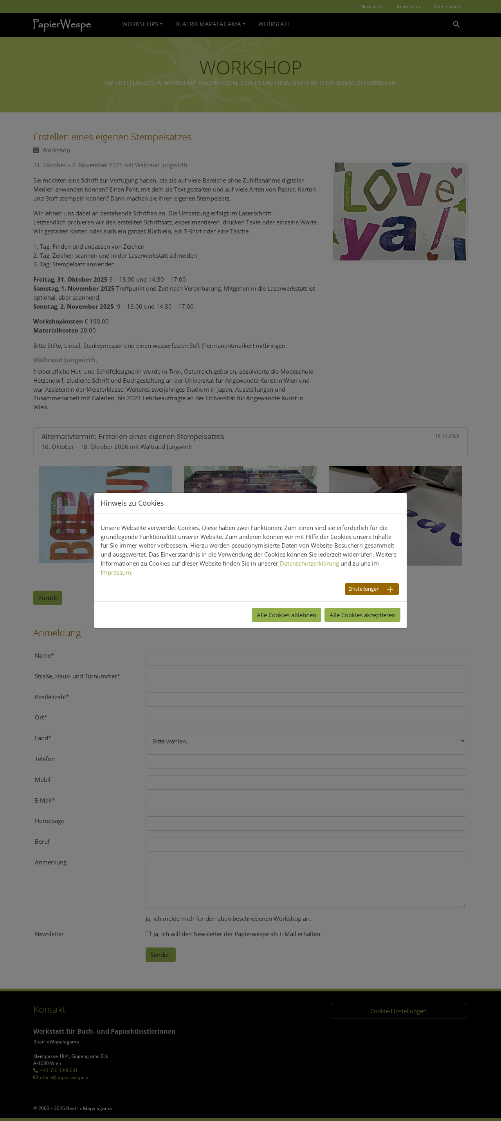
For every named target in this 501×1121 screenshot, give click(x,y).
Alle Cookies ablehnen (286, 615)
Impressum (116, 572)
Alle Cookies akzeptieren (362, 615)
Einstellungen (364, 588)
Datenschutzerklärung (309, 563)
